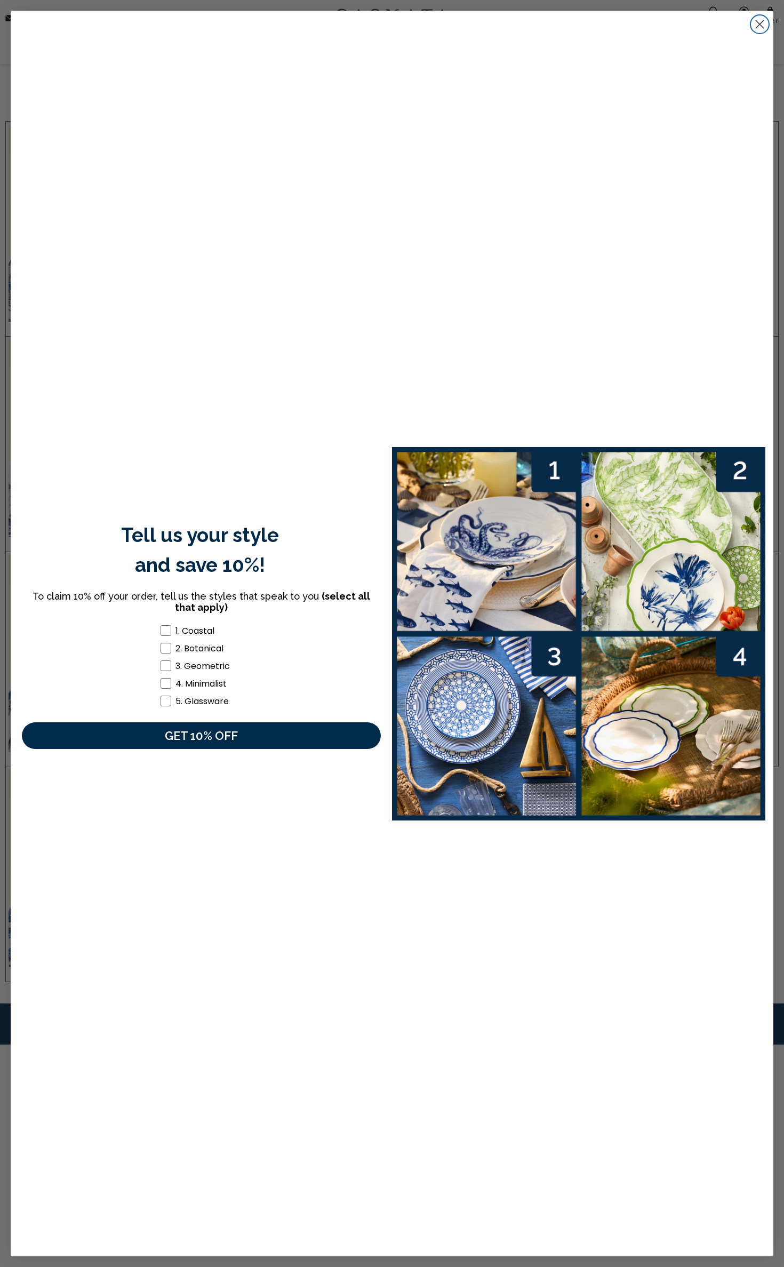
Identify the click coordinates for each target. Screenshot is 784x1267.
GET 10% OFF (201, 736)
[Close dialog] (759, 24)
